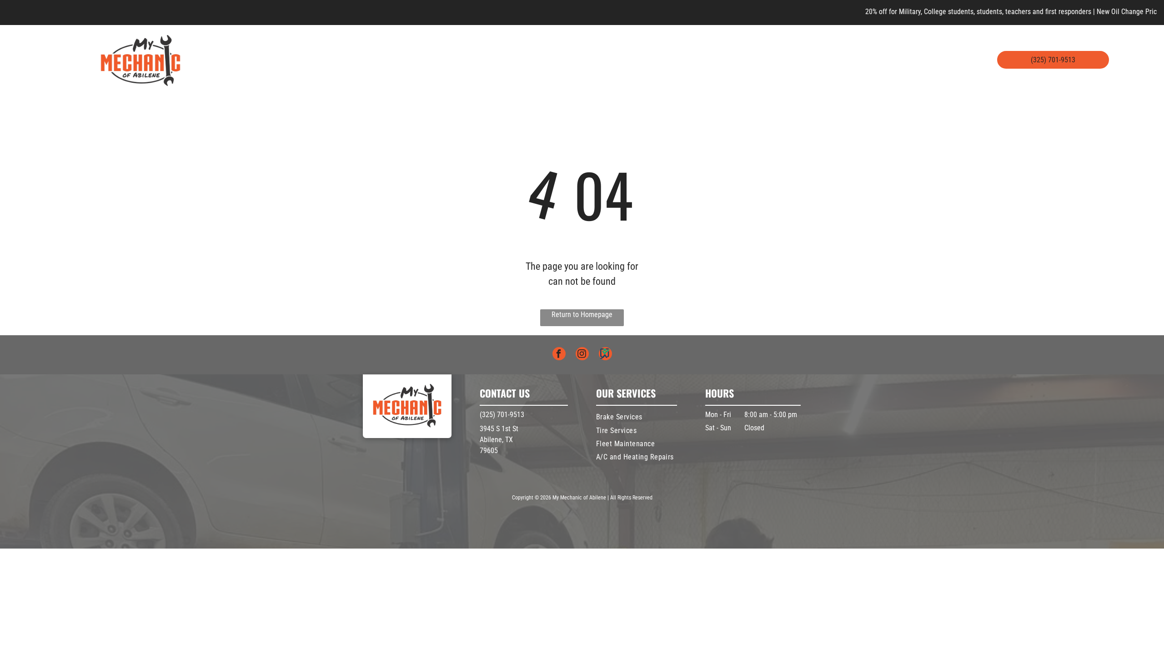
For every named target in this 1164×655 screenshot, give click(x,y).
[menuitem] (367, 60)
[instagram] (582, 355)
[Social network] (605, 355)
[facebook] (559, 355)
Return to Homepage (582, 314)
